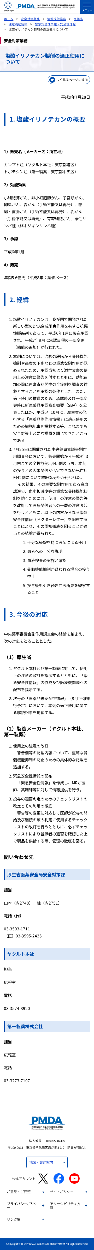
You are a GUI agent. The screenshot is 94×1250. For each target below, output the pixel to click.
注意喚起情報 (18, 24)
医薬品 (78, 19)
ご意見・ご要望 (19, 1191)
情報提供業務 (56, 19)
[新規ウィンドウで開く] (43, 1178)
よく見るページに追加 (72, 79)
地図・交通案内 (41, 1162)
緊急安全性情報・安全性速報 (55, 24)
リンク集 (13, 1219)
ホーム (8, 19)
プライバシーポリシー (22, 1205)
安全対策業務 (30, 19)
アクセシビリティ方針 (65, 1205)
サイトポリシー (62, 1191)
